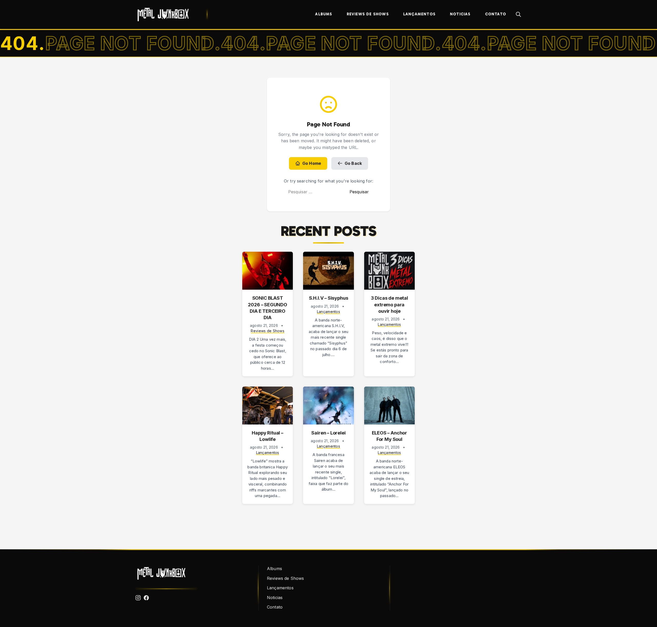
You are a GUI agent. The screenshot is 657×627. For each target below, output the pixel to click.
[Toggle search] (518, 14)
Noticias (460, 14)
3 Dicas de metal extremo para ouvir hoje (389, 304)
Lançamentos (419, 14)
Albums (323, 14)
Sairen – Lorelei (328, 433)
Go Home (311, 163)
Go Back (353, 163)
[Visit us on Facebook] (146, 597)
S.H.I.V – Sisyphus (328, 298)
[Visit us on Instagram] (138, 597)
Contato (495, 14)
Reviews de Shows (368, 14)
